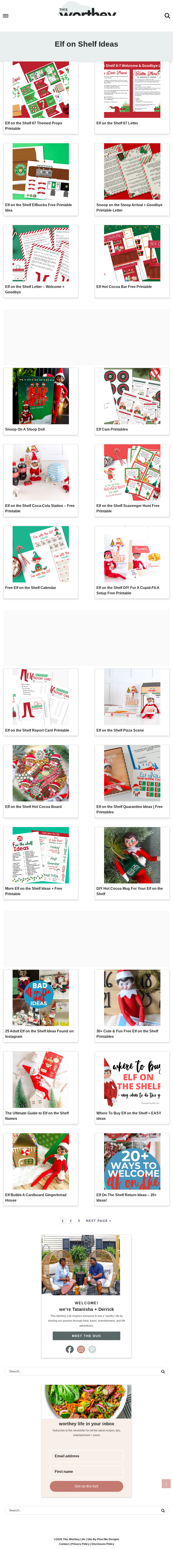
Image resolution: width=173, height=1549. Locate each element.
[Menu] (6, 15)
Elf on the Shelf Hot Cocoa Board (33, 807)
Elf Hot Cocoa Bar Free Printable (124, 287)
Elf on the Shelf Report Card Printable (37, 730)
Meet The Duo (86, 1336)
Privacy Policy (80, 1544)
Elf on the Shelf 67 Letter (117, 123)
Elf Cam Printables (112, 429)
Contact (64, 1544)
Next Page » (99, 1221)
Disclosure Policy (103, 1544)
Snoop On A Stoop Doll (25, 429)
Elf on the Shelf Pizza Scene (120, 730)
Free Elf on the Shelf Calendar (30, 588)
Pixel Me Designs (108, 1539)
